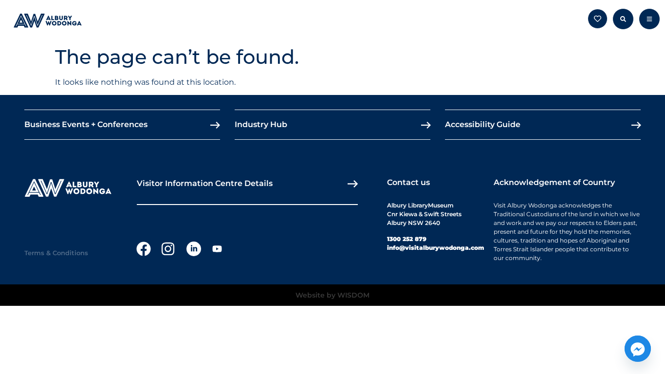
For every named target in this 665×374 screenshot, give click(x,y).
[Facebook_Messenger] (638, 349)
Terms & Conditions (56, 253)
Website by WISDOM (332, 295)
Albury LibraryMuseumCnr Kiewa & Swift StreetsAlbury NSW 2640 (424, 214)
